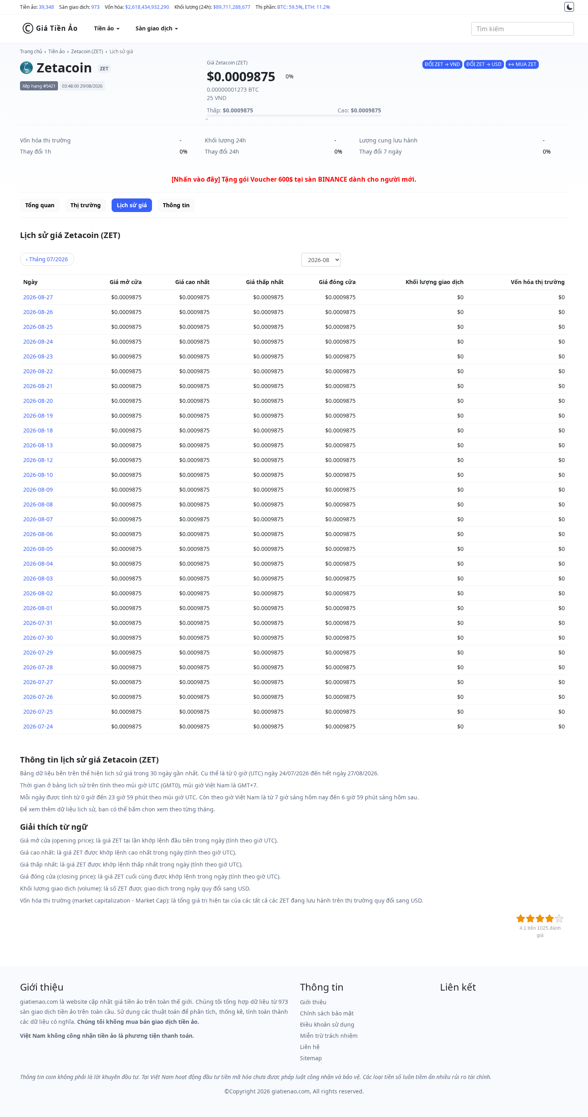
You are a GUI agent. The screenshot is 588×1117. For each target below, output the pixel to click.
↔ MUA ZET (522, 64)
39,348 (46, 7)
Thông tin (176, 205)
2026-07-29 (38, 652)
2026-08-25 (38, 326)
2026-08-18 (38, 430)
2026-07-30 (38, 637)
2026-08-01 (38, 608)
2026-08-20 (38, 400)
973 (95, 7)
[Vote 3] (540, 918)
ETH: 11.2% (317, 7)
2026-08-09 (38, 489)
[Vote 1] (521, 918)
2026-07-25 (38, 711)
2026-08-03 (38, 578)
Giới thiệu (313, 1002)
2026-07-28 (38, 667)
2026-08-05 (38, 548)
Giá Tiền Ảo (50, 28)
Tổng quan (39, 205)
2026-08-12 (38, 460)
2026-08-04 (38, 563)
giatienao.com (291, 1091)
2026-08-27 (38, 297)
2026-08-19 (38, 415)
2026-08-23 (38, 356)
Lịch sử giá (121, 51)
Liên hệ (310, 1047)
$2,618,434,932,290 (147, 7)
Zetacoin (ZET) (87, 51)
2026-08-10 (38, 474)
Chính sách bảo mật (327, 1013)
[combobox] (522, 29)
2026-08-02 (38, 593)
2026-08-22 (38, 371)
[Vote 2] (530, 918)
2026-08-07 (38, 519)
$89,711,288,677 (231, 7)
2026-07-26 (38, 697)
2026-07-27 (38, 682)
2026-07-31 (38, 623)
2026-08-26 (38, 312)
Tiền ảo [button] (105, 28)
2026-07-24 (38, 726)
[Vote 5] (559, 918)
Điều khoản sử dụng (327, 1024)
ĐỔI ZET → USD (484, 64)
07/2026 (47, 259)
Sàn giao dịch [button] (155, 28)
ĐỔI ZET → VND (442, 64)
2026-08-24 (38, 341)
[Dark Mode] (569, 7)
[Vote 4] (549, 918)
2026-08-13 (38, 445)
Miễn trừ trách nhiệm (329, 1035)
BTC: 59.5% (289, 7)
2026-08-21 (38, 386)
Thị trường (85, 205)
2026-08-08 (38, 504)
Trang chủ (31, 51)
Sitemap (311, 1058)
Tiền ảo (56, 51)
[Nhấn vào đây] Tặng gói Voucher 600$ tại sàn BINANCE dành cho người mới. (294, 179)
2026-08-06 (38, 534)
